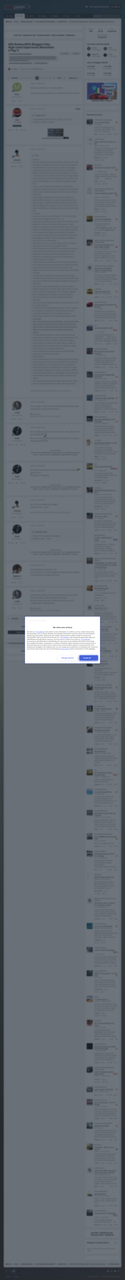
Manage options (67, 658)
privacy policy (65, 649)
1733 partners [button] (40, 632)
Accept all (87, 658)
